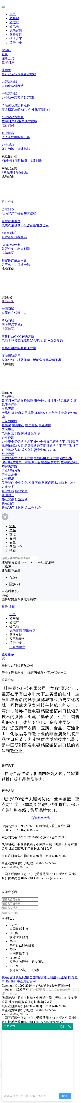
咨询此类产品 (40, 818)
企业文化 (21, 482)
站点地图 (49, 977)
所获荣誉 (21, 491)
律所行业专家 (57, 413)
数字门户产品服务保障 (17, 400)
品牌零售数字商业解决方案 (43, 445)
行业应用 (8, 454)
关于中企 (15, 42)
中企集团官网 (26, 981)
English (11, 981)
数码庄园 (48, 482)
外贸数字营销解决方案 (17, 458)
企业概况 (8, 478)
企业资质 (8, 491)
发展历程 (34, 482)
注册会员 (8, 58)
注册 (12, 607)
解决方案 (15, 38)
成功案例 (15, 30)
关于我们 (8, 482)
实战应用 (8, 408)
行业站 (62, 977)
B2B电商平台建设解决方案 (41, 462)
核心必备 (8, 201)
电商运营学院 (11, 433)
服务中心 (40, 400)
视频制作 (35, 160)
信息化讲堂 (65, 400)
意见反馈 (22, 977)
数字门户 (8, 62)
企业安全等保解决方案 (17, 441)
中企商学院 (9, 421)
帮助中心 (8, 396)
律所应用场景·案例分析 (31, 413)
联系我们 (8, 503)
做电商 (14, 26)
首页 (12, 14)
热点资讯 (8, 499)
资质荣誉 (8, 487)
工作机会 (34, 507)
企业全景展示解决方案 (49, 441)
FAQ (71, 482)
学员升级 (31, 425)
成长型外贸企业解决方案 (38, 450)
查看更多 (8, 654)
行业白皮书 (9, 474)
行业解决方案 (11, 470)
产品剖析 (8, 413)
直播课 (6, 425)
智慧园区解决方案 (46, 458)
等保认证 (22, 172)
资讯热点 (29, 630)
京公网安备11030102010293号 (50, 989)
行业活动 (21, 499)
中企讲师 (45, 425)
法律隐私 (61, 482)
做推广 (14, 22)
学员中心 (18, 425)
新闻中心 (8, 495)
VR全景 (7, 160)
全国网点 (21, 507)
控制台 (6, 50)
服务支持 (15, 34)
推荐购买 (8, 125)
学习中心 (8, 429)
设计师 (52, 400)
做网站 (14, 18)
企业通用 (8, 437)
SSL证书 (7, 172)
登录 (5, 54)
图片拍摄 (21, 160)
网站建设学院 (30, 433)
